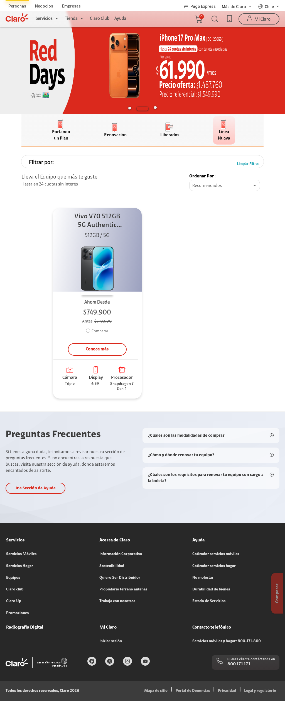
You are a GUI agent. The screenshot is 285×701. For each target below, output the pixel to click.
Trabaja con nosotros (117, 601)
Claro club (14, 590)
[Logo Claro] (17, 18)
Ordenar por (201, 176)
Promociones (17, 613)
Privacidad (227, 691)
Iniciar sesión (110, 641)
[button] (198, 19)
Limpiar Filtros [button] (248, 164)
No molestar (202, 578)
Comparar (100, 331)
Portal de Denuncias (193, 691)
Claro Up (13, 601)
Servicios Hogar (19, 566)
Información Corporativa (120, 554)
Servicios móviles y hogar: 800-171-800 (226, 641)
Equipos (13, 578)
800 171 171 (238, 664)
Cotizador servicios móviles (215, 554)
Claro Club (99, 18)
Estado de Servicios (208, 601)
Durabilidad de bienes (211, 590)
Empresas (71, 6)
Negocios (44, 6)
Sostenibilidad (111, 566)
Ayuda (120, 18)
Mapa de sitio (156, 691)
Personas (17, 6)
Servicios (44, 18)
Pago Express (203, 6)
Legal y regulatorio (260, 691)
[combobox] (225, 186)
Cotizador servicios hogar (214, 566)
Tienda (71, 18)
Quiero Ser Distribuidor (119, 578)
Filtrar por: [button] (41, 162)
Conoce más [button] (97, 349)
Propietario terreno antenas (123, 590)
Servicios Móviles (21, 554)
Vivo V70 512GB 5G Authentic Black (97, 221)
